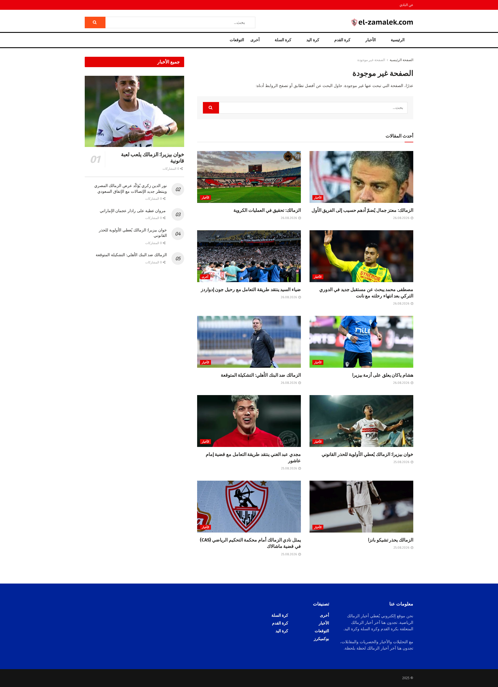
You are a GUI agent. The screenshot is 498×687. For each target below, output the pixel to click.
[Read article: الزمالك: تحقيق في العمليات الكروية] (249, 177)
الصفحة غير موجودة (371, 60)
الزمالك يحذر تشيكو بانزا (390, 540)
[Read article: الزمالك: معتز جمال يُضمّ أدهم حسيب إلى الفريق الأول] (361, 177)
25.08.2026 (401, 462)
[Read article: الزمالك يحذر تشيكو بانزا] (361, 507)
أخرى (255, 39)
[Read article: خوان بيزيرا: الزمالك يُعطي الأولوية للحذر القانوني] (361, 421)
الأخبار (370, 39)
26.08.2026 (401, 218)
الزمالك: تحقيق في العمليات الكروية (267, 210)
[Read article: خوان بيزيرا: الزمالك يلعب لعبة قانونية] (134, 111)
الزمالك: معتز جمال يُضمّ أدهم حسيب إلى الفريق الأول (362, 210)
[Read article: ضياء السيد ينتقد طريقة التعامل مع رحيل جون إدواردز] (249, 256)
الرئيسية (398, 39)
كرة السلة (283, 39)
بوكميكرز (321, 638)
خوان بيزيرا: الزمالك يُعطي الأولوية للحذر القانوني (367, 454)
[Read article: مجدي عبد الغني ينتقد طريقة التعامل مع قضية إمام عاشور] (249, 421)
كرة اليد (312, 39)
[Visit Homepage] (382, 22)
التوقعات (237, 39)
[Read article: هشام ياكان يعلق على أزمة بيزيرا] (361, 342)
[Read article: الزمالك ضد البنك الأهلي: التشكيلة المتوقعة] (249, 342)
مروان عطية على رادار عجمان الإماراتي (133, 210)
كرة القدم (342, 39)
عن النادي (406, 5)
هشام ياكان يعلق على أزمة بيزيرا (382, 375)
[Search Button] (95, 22)
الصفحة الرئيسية (401, 60)
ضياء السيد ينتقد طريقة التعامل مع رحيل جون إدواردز (251, 289)
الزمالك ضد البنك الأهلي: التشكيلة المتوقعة (261, 375)
